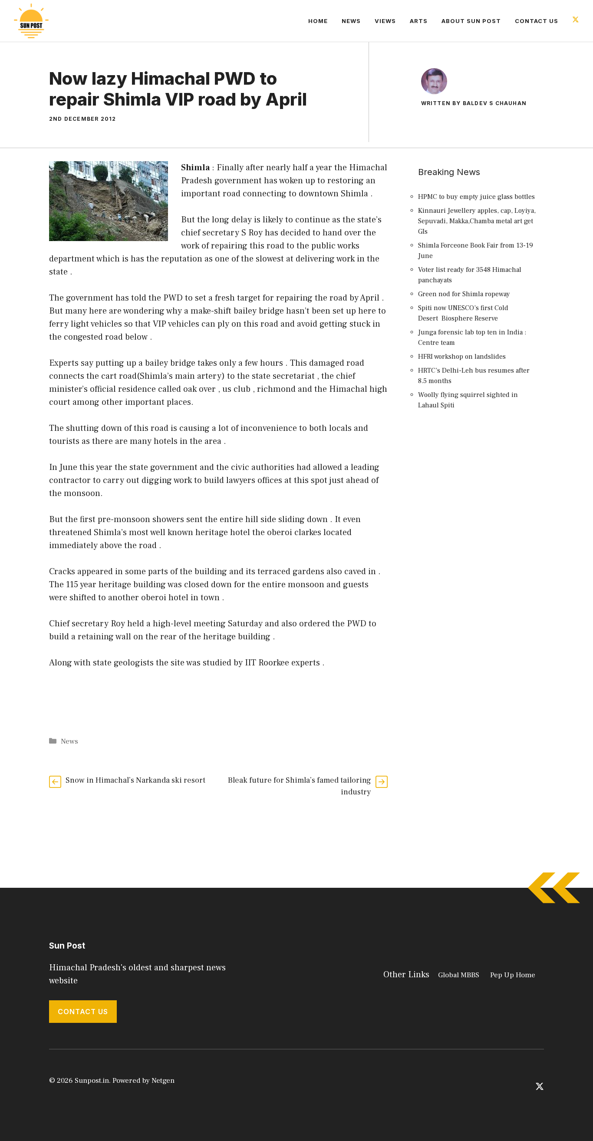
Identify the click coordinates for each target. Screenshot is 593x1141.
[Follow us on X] (575, 20)
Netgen (163, 1080)
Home (318, 20)
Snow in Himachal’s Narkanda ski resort (135, 780)
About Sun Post (471, 20)
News (351, 20)
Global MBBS (458, 975)
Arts (419, 20)
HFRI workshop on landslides (462, 356)
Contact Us (536, 20)
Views (385, 20)
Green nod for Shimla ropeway (464, 294)
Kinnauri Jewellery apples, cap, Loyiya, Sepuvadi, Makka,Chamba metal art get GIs (477, 221)
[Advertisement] (479, 575)
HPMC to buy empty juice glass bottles (476, 196)
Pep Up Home (512, 975)
